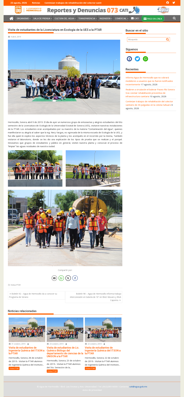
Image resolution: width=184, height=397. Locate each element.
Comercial (121, 18)
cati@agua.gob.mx (138, 386)
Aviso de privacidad (92, 390)
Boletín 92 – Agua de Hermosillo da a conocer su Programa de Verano (33, 295)
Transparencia (86, 18)
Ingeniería (105, 18)
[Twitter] (137, 58)
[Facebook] (129, 58)
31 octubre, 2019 (18, 344)
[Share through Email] (54, 278)
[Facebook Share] (75, 278)
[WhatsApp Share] (61, 278)
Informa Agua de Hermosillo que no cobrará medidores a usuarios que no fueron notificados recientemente (149, 81)
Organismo (23, 18)
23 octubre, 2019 (56, 344)
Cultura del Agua (64, 18)
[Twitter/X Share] (68, 278)
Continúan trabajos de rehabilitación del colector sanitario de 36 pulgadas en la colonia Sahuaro (94, 2)
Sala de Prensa (41, 18)
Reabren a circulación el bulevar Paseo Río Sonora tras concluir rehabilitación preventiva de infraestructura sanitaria (150, 93)
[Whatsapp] (145, 58)
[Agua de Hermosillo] (92, 13)
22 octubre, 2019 (94, 344)
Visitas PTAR (16, 285)
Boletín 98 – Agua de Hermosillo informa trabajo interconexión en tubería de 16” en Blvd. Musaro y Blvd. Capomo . (95, 297)
